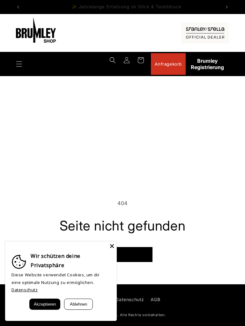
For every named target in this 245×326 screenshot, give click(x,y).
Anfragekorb (168, 64)
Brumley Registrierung (207, 64)
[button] (19, 64)
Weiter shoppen (122, 255)
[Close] (112, 246)
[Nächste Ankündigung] (227, 7)
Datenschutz (129, 299)
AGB (155, 299)
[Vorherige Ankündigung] (18, 7)
